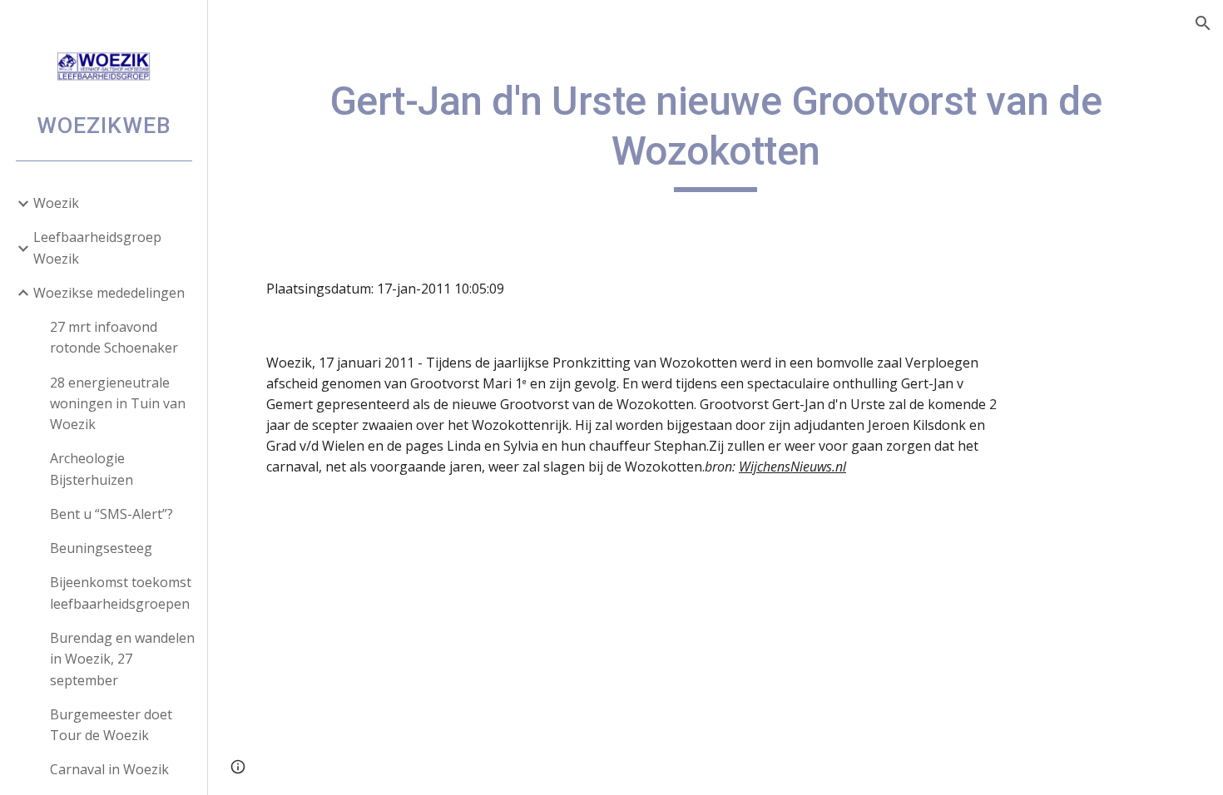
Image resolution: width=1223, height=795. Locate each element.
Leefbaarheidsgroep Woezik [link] (97, 247)
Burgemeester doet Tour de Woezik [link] (111, 724)
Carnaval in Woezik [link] (109, 769)
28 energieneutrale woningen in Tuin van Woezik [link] (118, 403)
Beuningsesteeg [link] (101, 548)
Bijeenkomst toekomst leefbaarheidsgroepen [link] (120, 592)
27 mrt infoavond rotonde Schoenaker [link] (114, 337)
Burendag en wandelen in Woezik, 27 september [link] (122, 659)
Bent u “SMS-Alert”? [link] (111, 514)
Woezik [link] (56, 203)
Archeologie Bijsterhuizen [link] (91, 468)
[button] (1203, 23)
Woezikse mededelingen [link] (109, 293)
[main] (715, 134)
